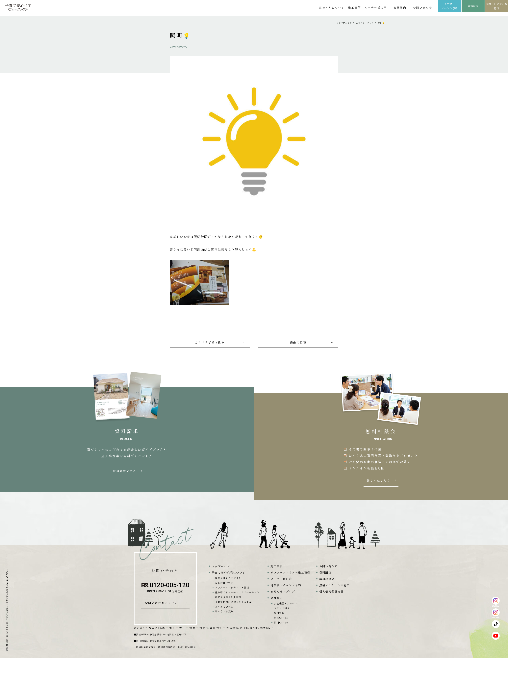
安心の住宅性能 (224, 582)
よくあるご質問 (224, 606)
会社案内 (400, 8)
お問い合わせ (422, 8)
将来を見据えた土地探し (229, 597)
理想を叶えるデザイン (228, 578)
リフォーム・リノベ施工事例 (290, 572)
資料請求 (473, 6)
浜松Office (281, 617)
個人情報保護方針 (331, 591)
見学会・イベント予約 (450, 6)
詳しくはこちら (379, 480)
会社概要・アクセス (285, 603)
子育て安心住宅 (344, 22)
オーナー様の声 (376, 8)
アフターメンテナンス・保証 (232, 587)
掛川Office (281, 622)
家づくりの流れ (224, 611)
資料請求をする (125, 471)
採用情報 (279, 613)
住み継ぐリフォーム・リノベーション (237, 592)
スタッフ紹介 (282, 608)
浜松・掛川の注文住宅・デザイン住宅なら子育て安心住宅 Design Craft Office (7, 606)
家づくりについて (331, 8)
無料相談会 (327, 579)
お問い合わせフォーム (163, 603)
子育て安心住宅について (228, 572)
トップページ (221, 566)
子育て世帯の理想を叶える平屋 (233, 601)
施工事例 (354, 8)
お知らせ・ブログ (364, 22)
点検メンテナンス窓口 (496, 6)
